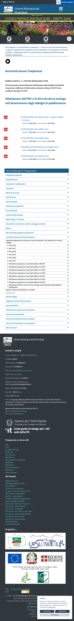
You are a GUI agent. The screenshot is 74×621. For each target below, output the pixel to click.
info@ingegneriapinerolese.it (18, 411)
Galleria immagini (11, 472)
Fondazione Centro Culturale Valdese (17, 514)
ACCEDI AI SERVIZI (67, 2)
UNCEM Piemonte (11, 521)
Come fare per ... (10, 455)
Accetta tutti (47, 611)
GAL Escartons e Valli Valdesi (15, 493)
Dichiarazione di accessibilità (37, 609)
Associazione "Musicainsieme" (15, 519)
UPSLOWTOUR (10, 486)
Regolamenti (9, 465)
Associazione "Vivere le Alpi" (14, 516)
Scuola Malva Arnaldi (12, 524)
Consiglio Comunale (12, 449)
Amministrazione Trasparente (15, 460)
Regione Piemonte (8, 2)
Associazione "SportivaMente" (15, 506)
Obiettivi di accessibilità (37, 614)
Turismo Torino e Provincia (14, 488)
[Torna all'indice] (7, 61)
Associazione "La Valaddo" (14, 509)
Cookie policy (51, 607)
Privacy (13, 589)
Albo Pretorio (9, 457)
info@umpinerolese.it (16, 374)
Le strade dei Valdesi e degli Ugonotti (17, 498)
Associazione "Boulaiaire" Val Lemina (18, 504)
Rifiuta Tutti (62, 611)
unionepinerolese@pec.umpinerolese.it (21, 370)
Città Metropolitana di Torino (15, 483)
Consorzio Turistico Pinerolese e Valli (17, 491)
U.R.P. (7, 447)
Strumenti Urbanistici (12, 467)
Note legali (7, 590)
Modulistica (9, 462)
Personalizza (54, 615)
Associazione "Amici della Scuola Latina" (19, 511)
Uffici (7, 444)
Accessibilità (25, 589)
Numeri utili (9, 452)
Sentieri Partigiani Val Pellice (15, 501)
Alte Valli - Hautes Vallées (14, 496)
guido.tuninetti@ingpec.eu (16, 414)
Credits (18, 589)
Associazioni (9, 470)
